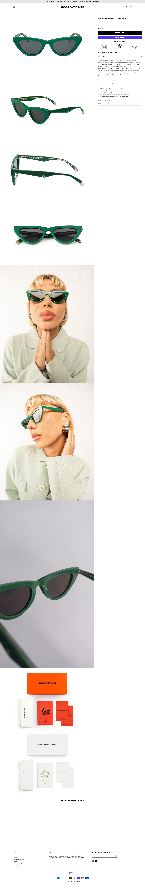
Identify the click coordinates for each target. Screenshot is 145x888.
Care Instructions (16, 857)
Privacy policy (16, 865)
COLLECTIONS (51, 11)
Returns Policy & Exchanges (18, 859)
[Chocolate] (99, 23)
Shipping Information (17, 854)
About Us (86, 11)
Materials (97, 11)
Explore (107, 11)
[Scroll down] (47, 881)
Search (14, 852)
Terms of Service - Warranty (19, 863)
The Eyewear (38, 11)
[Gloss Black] (112, 23)
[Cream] (103, 23)
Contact (14, 867)
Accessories (75, 11)
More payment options (120, 41)
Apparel (63, 11)
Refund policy (15, 861)
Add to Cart (27, 832)
